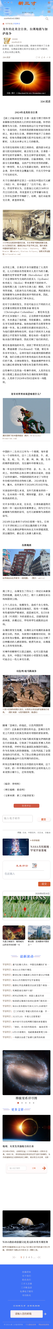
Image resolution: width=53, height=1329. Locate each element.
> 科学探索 (35, 840)
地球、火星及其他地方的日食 (18, 1146)
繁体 (49, 8)
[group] (29, 11)
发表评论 (26, 805)
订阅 (7, 14)
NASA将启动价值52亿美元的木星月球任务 (25, 1242)
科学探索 (9, 24)
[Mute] (33, 9)
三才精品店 (26, 1288)
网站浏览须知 (44, 1324)
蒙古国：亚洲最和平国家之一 (38, 943)
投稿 (7, 9)
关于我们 (26, 1276)
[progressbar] (37, 9)
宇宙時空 (16, 24)
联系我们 (26, 1280)
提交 (43, 820)
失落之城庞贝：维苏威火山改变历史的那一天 (13, 943)
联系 (7, 11)
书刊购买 (26, 1295)
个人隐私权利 (30, 1324)
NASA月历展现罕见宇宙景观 (39, 848)
